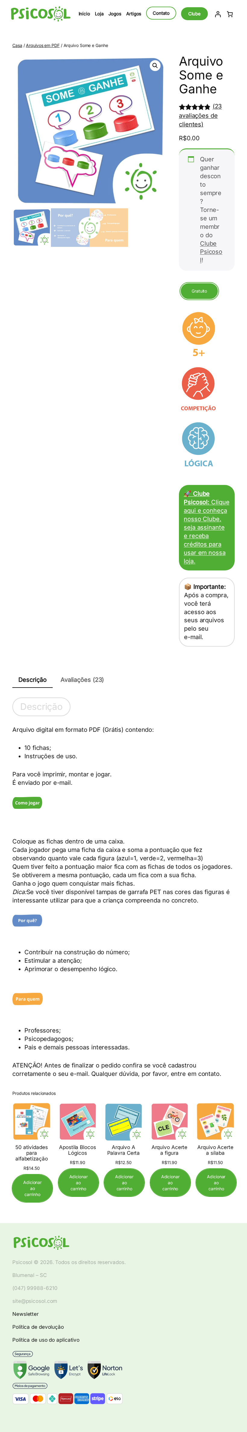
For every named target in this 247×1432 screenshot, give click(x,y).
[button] (155, 65)
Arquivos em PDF (43, 45)
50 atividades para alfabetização (31, 1153)
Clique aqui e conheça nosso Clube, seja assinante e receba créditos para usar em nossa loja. (206, 527)
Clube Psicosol (211, 252)
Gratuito (199, 291)
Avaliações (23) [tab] (82, 679)
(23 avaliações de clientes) (200, 115)
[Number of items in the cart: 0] (229, 14)
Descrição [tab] (32, 679)
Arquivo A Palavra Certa (123, 1150)
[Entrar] (217, 14)
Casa (17, 45)
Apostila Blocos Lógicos (77, 1150)
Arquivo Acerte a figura (170, 1150)
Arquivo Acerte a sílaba (215, 1150)
